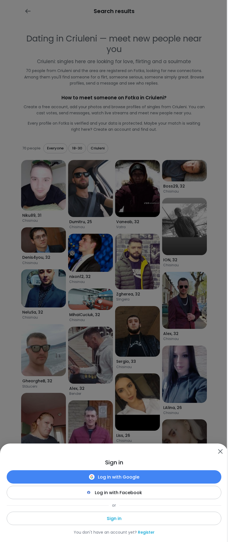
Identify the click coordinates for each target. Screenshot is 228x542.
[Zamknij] (220, 451)
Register (146, 532)
